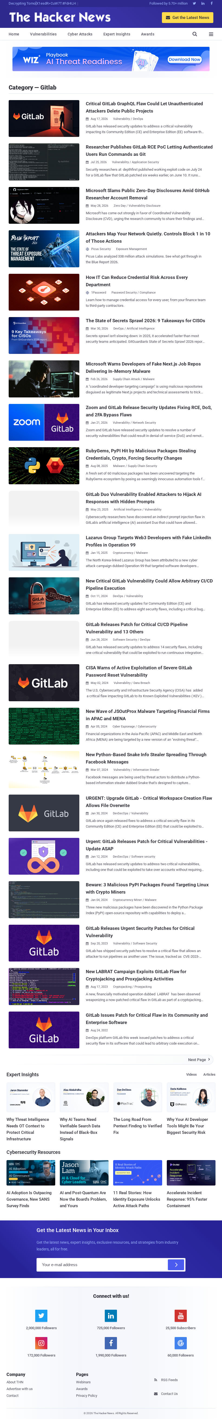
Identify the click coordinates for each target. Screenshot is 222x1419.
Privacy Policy (86, 1396)
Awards (147, 34)
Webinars (83, 1382)
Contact (12, 1396)
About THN (14, 1382)
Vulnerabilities (43, 34)
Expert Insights (116, 34)
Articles (209, 1074)
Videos (191, 1074)
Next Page (199, 1060)
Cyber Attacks (80, 34)
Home (14, 34)
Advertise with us (19, 1389)
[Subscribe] (176, 1264)
